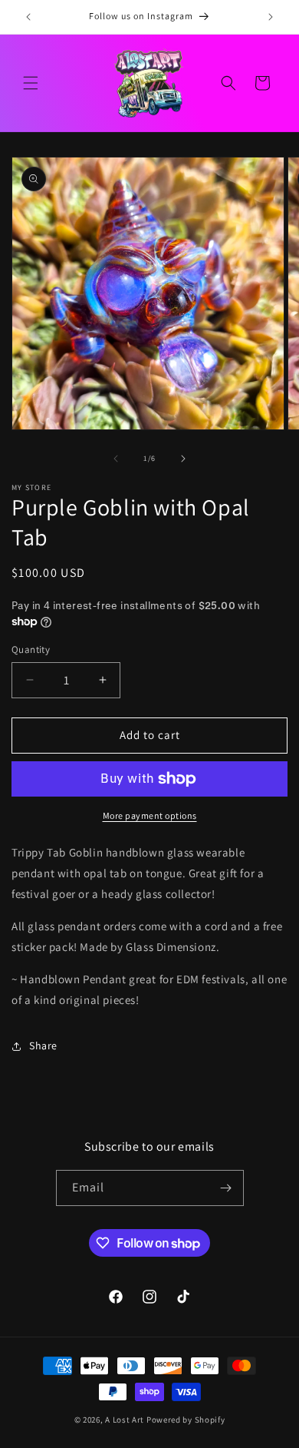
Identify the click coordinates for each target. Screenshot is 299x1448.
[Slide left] (116, 458)
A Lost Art (124, 1419)
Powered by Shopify (185, 1419)
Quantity (31, 649)
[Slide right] (183, 458)
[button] (31, 83)
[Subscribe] (226, 1188)
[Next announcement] (271, 17)
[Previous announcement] (28, 17)
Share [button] (43, 1045)
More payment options (150, 815)
